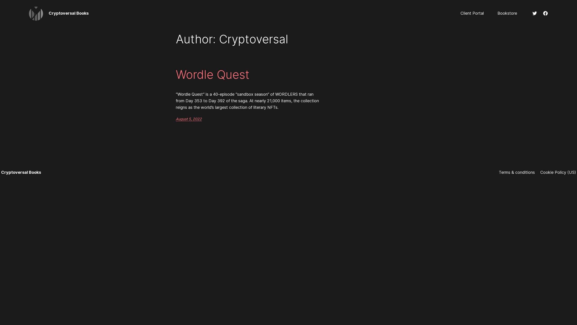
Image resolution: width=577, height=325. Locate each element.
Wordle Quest (213, 74)
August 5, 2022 (189, 119)
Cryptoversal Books (69, 13)
